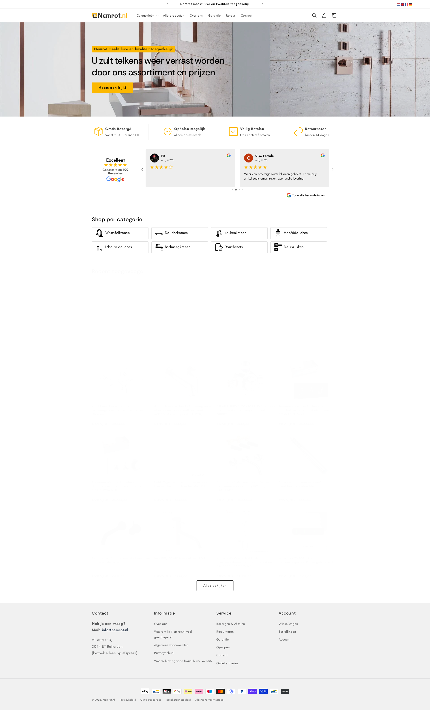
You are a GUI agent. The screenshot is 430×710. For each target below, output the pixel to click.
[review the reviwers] (229, 156)
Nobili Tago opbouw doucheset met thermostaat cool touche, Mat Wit (180, 484)
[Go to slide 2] (236, 189)
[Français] (407, 4)
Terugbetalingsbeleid (178, 699)
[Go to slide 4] (242, 189)
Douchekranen (176, 232)
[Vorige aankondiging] (167, 4)
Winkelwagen (288, 623)
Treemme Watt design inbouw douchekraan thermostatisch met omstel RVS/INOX (117, 486)
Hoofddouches (295, 232)
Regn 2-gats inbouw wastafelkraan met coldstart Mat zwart (121, 560)
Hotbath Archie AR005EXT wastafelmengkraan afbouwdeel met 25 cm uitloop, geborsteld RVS (246, 338)
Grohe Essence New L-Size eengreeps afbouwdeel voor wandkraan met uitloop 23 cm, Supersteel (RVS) (182, 410)
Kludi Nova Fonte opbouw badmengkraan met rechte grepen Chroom (117, 410)
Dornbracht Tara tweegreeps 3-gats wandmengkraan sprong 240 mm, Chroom (181, 338)
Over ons (160, 623)
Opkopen (223, 647)
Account (284, 639)
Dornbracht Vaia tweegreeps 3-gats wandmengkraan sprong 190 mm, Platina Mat (243, 486)
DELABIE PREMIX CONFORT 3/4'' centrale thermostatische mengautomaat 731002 (245, 410)
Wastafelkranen (117, 232)
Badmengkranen (178, 246)
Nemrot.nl (109, 699)
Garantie (222, 639)
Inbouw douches (118, 246)
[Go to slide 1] (232, 189)
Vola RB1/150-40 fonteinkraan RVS (179, 558)
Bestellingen (287, 631)
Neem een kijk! (112, 87)
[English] (403, 4)
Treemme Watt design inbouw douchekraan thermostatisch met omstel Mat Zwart (304, 410)
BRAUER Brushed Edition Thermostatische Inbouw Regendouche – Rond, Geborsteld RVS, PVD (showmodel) (308, 340)
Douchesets (233, 246)
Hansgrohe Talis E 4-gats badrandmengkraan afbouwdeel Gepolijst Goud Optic (115, 338)
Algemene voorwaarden (171, 645)
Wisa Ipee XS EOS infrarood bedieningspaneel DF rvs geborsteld (306, 560)
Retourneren (225, 631)
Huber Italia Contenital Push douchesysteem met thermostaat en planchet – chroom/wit (244, 562)
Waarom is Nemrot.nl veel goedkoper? (173, 634)
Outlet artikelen (227, 663)
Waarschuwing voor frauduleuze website (183, 661)
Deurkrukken (294, 246)
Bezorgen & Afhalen (230, 623)
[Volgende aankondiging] (263, 4)
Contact (100, 613)
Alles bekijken (215, 585)
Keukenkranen (235, 232)
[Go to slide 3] (239, 189)
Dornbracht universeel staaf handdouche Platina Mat (300, 484)
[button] (147, 15)
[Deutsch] (411, 4)
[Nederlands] (399, 4)
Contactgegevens (150, 699)
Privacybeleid (164, 653)
